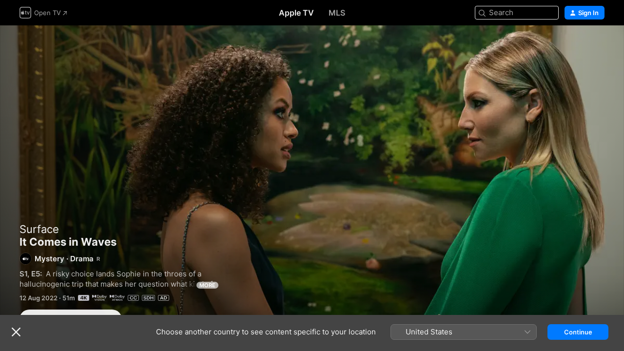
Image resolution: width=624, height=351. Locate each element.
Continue (578, 332)
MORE (207, 285)
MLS (337, 13)
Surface (39, 229)
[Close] (16, 332)
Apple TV (296, 13)
